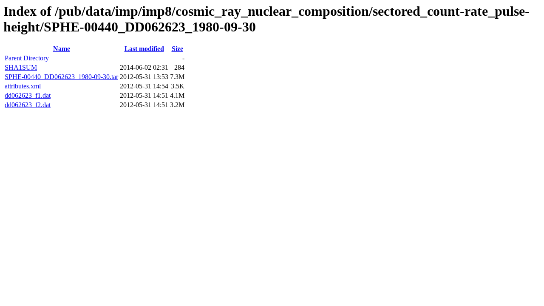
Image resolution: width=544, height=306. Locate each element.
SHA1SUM (21, 67)
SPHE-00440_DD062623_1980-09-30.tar (61, 76)
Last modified (144, 48)
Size (177, 48)
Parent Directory (27, 58)
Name (61, 48)
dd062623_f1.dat (28, 95)
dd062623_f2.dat (28, 104)
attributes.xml (23, 86)
